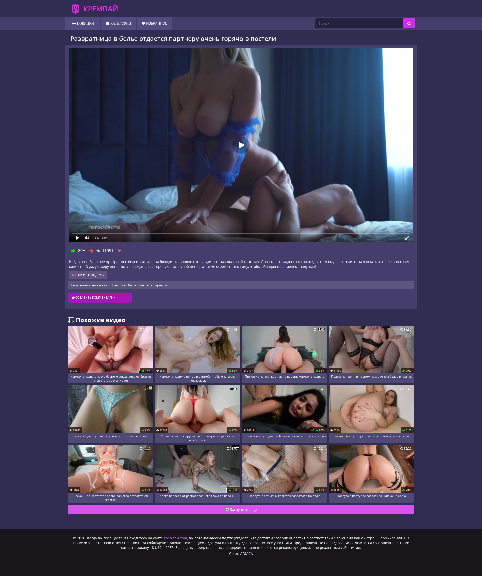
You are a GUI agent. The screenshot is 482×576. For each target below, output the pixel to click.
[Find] (409, 23)
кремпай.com (175, 538)
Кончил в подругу (89, 275)
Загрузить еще (243, 509)
